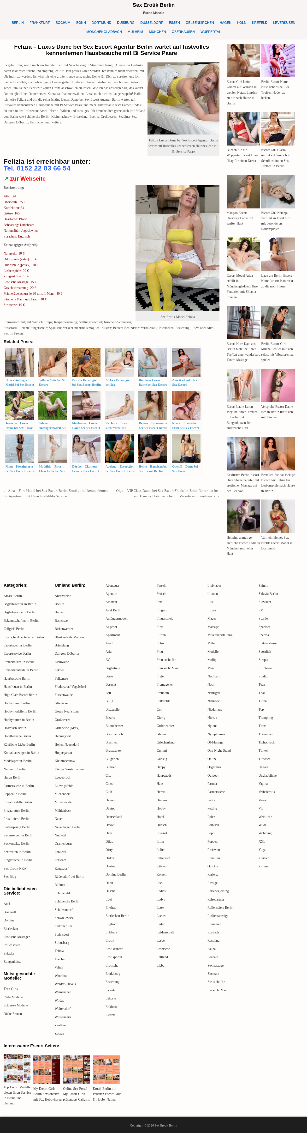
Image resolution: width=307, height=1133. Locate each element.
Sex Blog (10, 876)
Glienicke (61, 703)
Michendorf (63, 794)
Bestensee (61, 620)
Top (261, 709)
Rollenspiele (12, 945)
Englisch (111, 924)
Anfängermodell (117, 618)
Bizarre (110, 717)
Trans (262, 726)
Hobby (161, 808)
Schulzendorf (64, 910)
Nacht (211, 684)
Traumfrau (266, 734)
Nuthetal (60, 835)
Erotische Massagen (17, 937)
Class (109, 784)
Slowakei (265, 602)
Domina (9, 920)
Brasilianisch (114, 734)
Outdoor (213, 775)
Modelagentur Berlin (18, 761)
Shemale (213, 973)
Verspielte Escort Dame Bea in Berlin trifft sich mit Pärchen (277, 412)
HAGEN (225, 22)
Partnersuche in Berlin (19, 786)
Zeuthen (60, 1025)
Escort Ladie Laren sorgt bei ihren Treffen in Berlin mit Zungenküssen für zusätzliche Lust (242, 417)
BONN (81, 22)
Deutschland (114, 817)
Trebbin (60, 959)
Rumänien (214, 924)
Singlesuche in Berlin (18, 860)
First (160, 627)
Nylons (212, 726)
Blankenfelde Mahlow (69, 637)
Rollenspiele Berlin (220, 907)
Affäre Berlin (13, 596)
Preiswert (213, 850)
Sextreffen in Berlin (17, 852)
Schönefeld (62, 893)
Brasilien (112, 742)
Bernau (59, 612)
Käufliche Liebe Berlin (19, 744)
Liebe (160, 965)
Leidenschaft (165, 932)
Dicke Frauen (13, 1014)
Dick (109, 833)
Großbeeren (63, 720)
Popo (210, 833)
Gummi (162, 750)
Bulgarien (112, 759)
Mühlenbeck (63, 810)
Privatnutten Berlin (17, 810)
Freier (161, 676)
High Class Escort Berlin (20, 695)
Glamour (163, 734)
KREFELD (259, 22)
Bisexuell (10, 912)
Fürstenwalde (64, 695)
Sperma (264, 635)
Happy (161, 767)
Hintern (162, 800)
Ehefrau (111, 907)
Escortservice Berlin (17, 653)
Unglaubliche (268, 775)
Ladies (161, 891)
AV (108, 660)
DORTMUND (101, 22)
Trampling (266, 717)
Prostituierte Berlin (17, 819)
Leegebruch (63, 777)
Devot (110, 825)
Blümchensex (115, 726)
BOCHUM (63, 22)
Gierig (161, 717)
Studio (263, 676)
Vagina (263, 784)
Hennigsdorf (63, 736)
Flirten (161, 635)
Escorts (110, 990)
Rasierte (212, 874)
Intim (160, 841)
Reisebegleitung (218, 891)
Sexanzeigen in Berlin (18, 835)
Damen (110, 800)
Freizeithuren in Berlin (19, 662)
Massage (213, 627)
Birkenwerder (64, 629)
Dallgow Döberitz (67, 653)
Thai (262, 693)
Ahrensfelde (63, 596)
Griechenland (166, 742)
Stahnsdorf (62, 934)
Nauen (59, 819)
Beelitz (59, 604)
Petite (211, 800)
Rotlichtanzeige (217, 916)
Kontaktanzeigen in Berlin (21, 753)
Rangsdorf (62, 868)
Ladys (161, 899)
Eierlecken (11, 929)
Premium (213, 858)
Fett (159, 602)
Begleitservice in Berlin (19, 612)
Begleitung (113, 668)
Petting (212, 808)
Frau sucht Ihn (166, 660)
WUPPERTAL (211, 32)
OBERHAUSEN (183, 32)
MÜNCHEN (157, 32)
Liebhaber (214, 585)
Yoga (262, 850)
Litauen (212, 594)
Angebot (111, 627)
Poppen (212, 841)
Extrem (111, 1015)
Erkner (59, 670)
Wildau (59, 1000)
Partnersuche (216, 792)
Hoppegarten (63, 753)
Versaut (263, 800)
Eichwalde (62, 662)
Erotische (112, 965)
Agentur (111, 594)
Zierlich (264, 858)
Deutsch (111, 808)
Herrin (161, 792)
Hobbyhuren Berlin (17, 703)
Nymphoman (216, 734)
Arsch (109, 643)
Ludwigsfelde (64, 786)
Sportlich (265, 651)
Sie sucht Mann (217, 990)
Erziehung (112, 982)
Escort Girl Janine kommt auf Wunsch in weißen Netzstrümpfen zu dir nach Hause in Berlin (242, 92)
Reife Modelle (13, 997)
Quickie (212, 866)
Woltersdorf (63, 1009)
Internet (162, 833)
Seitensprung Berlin (17, 827)
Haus (160, 784)
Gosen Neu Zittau (67, 711)
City (108, 775)
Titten (263, 701)
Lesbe (161, 940)
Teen (262, 684)
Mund (211, 668)
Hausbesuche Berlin (17, 678)
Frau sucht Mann (168, 668)
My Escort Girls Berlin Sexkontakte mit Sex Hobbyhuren (47, 1094)
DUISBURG (126, 22)
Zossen (59, 1033)
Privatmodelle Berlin (18, 802)
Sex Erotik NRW (15, 868)
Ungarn (264, 767)
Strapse (263, 660)
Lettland (162, 957)
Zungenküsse (12, 961)
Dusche (110, 891)
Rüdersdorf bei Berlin (69, 876)
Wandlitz (61, 976)
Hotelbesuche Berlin (17, 736)
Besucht (111, 684)
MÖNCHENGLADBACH (104, 32)
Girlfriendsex (166, 726)
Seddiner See (63, 926)
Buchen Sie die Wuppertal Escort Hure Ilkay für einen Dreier (242, 155)
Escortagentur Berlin (18, 645)
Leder (161, 924)
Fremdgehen (165, 684)
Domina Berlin (116, 874)
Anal (7, 904)
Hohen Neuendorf (67, 744)
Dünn (109, 883)
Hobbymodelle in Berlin (20, 711)
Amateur (111, 602)
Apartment (113, 635)
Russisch (213, 932)
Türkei (263, 750)
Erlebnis (111, 932)
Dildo (109, 841)
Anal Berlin (113, 610)
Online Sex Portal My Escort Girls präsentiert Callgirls (76, 1094)
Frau (160, 651)
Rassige (212, 883)
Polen (211, 817)
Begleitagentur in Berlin (20, 604)
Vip (261, 808)
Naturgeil (213, 693)
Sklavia (9, 953)
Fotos (160, 643)
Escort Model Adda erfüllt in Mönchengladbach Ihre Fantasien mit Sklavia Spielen (242, 286)
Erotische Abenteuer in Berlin (24, 637)
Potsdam (60, 860)
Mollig (212, 660)
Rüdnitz (60, 885)
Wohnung (265, 833)
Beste (109, 676)
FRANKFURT (40, 22)
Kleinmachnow (65, 761)
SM (261, 610)
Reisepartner (215, 899)
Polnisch (213, 825)
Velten (59, 967)
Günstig (162, 759)
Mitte (211, 643)
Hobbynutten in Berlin (19, 720)
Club (109, 792)
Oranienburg (63, 843)
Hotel (160, 817)
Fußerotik (163, 701)
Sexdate (212, 957)
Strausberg (62, 942)
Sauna (211, 949)
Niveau (212, 717)
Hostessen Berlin (15, 728)
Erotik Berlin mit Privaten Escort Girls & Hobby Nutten (107, 1094)
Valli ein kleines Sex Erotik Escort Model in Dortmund (277, 543)
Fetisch (161, 594)
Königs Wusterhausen (69, 769)
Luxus (211, 610)
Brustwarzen (114, 750)
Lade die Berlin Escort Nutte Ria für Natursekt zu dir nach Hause (277, 281)
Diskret (110, 858)
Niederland (214, 709)
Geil (159, 709)
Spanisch (265, 627)
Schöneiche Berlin (67, 901)
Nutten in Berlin (15, 769)
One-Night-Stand (219, 750)
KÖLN (241, 22)
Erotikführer (114, 949)
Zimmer (264, 866)
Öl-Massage (215, 742)
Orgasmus (214, 767)
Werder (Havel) (65, 984)
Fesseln (161, 585)
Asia (109, 651)
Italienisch (164, 858)
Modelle (212, 651)
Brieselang (62, 645)
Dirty (109, 850)
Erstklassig (113, 973)
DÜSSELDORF (151, 22)
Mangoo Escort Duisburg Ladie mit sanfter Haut (240, 218)
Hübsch (162, 825)
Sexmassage (215, 965)
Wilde (262, 825)
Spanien (264, 618)
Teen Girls (11, 989)
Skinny (263, 585)
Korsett (161, 874)
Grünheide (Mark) (67, 728)
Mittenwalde (63, 802)
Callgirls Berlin (14, 629)
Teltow (59, 951)
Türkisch (265, 759)
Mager (211, 618)
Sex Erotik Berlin (154, 5)
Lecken (161, 916)
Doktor (110, 866)
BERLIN (18, 22)
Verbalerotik (267, 792)
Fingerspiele (165, 618)
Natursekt (213, 701)
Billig (109, 701)
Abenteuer (112, 585)
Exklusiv (112, 1007)
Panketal (60, 852)
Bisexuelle (112, 709)
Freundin (163, 693)
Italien (161, 850)
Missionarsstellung (219, 635)
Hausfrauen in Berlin (18, 686)
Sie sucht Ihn (216, 982)
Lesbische (163, 949)
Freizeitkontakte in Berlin (21, 670)
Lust (210, 602)
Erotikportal (114, 957)
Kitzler (161, 866)
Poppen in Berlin (15, 794)
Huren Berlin (12, 777)
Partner (212, 784)
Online (212, 759)
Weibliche (265, 817)
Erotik (110, 940)
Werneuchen (63, 992)
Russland (213, 940)
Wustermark (63, 1017)
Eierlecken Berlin (117, 916)
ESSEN (174, 22)
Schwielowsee (64, 918)
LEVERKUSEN (284, 22)
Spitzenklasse (268, 643)
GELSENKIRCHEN (200, 22)
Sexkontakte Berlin (17, 843)
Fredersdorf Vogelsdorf (70, 686)
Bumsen (111, 767)
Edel (109, 899)
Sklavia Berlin (268, 594)
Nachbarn (213, 676)
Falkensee (61, 678)
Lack (160, 883)
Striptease (265, 668)
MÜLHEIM (135, 32)
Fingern (162, 610)
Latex (160, 907)
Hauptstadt (164, 775)
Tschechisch (267, 742)
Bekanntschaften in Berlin (21, 620)
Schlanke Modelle (16, 1005)
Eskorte (111, 998)
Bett (108, 693)
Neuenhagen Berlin (68, 827)
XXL (262, 841)
